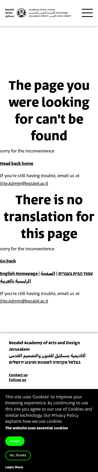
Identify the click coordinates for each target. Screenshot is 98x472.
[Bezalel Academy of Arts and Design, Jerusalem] (38, 13)
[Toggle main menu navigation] (87, 13)
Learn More (14, 467)
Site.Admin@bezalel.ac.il (24, 184)
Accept (15, 441)
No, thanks (18, 455)
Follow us (17, 380)
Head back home (16, 164)
